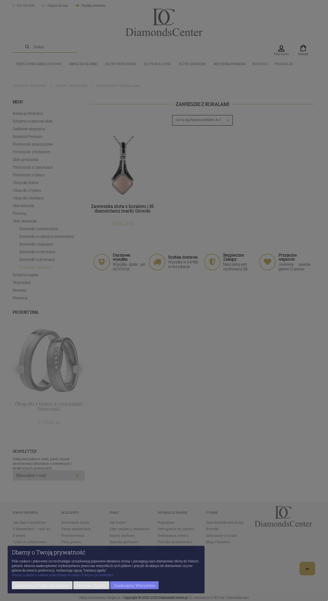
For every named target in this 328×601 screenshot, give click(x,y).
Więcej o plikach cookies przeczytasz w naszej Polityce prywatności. (63, 575)
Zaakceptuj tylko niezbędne (42, 585)
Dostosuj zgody (91, 585)
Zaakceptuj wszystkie (135, 585)
